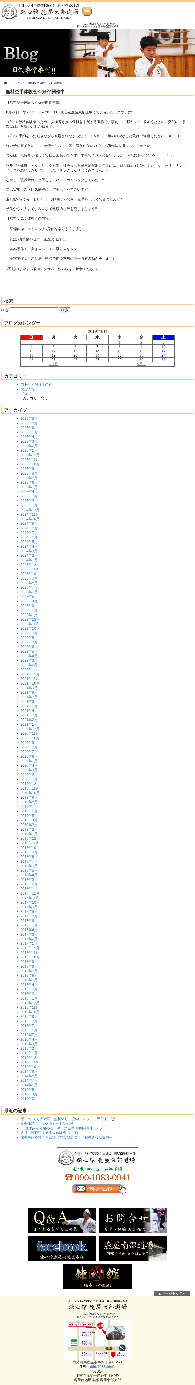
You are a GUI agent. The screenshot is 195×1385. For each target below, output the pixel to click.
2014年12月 (30, 1058)
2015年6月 (29, 1030)
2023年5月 (29, 596)
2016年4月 (29, 985)
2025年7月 (29, 478)
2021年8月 (29, 692)
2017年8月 (29, 911)
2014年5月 (29, 1090)
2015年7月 (29, 1026)
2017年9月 (29, 907)
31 (163, 360)
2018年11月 (29, 843)
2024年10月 (30, 519)
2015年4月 (29, 1039)
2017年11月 (29, 898)
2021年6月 (29, 701)
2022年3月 (29, 660)
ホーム (8, 82)
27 (75, 360)
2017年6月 (29, 921)
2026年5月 (29, 432)
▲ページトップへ (172, 1293)
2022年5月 (29, 651)
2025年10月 (30, 464)
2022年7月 (29, 642)
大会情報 (27, 389)
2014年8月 (29, 1076)
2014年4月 (29, 1094)
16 (141, 351)
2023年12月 (30, 565)
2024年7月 (29, 533)
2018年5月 (29, 870)
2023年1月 (29, 615)
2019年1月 (29, 834)
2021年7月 (29, 697)
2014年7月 (29, 1080)
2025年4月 (29, 491)
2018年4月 (29, 875)
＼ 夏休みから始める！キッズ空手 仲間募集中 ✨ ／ (61, 1128)
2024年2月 (29, 555)
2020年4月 (29, 765)
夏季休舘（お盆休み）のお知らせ (47, 1123)
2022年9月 (29, 633)
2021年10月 (30, 683)
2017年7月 (29, 916)
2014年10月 (30, 1067)
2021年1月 (29, 724)
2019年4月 (29, 820)
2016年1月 (29, 998)
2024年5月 (29, 542)
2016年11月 (29, 953)
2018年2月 (29, 884)
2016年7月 (29, 971)
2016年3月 (29, 989)
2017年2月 (29, 939)
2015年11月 (29, 1007)
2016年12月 (30, 948)
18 (31, 355)
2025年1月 (29, 505)
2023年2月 (29, 610)
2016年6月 (29, 975)
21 (97, 355)
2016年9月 (29, 962)
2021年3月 (29, 715)
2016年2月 (29, 994)
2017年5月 (29, 925)
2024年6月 (29, 537)
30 (141, 360)
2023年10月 (30, 574)
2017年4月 (29, 930)
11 (31, 351)
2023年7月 (29, 587)
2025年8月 (29, 473)
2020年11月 (29, 733)
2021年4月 (29, 711)
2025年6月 (29, 482)
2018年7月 (29, 861)
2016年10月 (30, 957)
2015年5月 (29, 1035)
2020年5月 (29, 761)
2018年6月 (29, 866)
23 (141, 355)
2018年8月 (29, 857)
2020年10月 (30, 738)
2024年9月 (29, 523)
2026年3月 (29, 441)
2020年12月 (30, 729)
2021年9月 (29, 688)
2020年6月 (29, 756)
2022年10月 (30, 628)
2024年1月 (29, 560)
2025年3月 (29, 496)
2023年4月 (29, 601)
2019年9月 (29, 797)
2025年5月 (29, 487)
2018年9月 (29, 852)
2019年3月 (29, 825)
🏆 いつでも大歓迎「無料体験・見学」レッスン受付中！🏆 (67, 1119)
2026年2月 (29, 446)
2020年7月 (29, 752)
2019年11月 (29, 788)
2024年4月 (29, 546)
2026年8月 (29, 418)
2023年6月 (29, 592)
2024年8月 (29, 528)
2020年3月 (29, 770)
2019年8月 (29, 802)
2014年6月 (29, 1085)
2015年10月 (30, 1012)
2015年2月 (29, 1048)
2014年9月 (29, 1071)
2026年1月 (29, 450)
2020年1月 (29, 779)
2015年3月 (29, 1044)
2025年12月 (30, 455)
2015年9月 (29, 1016)
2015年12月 (30, 1003)
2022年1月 (29, 670)
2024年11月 (29, 514)
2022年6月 (29, 647)
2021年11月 (29, 679)
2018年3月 (29, 880)
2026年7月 (29, 423)
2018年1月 (29, 889)
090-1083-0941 (102, 1367)
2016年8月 (29, 966)
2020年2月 (29, 775)
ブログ (20, 82)
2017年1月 (29, 943)
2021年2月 (29, 720)
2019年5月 (29, 816)
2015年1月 (29, 1053)
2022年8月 (29, 638)
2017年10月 (30, 902)
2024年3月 (29, 551)
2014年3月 (29, 1099)
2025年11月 (29, 460)
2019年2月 (29, 829)
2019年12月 (30, 784)
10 (163, 347)
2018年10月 (30, 848)
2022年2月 (29, 665)
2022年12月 (30, 619)
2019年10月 (30, 793)
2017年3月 (29, 934)
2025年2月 (29, 501)
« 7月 (53, 364)
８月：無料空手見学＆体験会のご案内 (50, 1133)
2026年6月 (29, 428)
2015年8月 (29, 1021)
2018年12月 (30, 838)
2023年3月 (29, 606)
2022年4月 (29, 656)
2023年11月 (29, 569)
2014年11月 (29, 1062)
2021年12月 (30, 674)
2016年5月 (29, 980)
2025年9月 (29, 469)
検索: (5, 310)
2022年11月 (29, 624)
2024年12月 (30, 510)
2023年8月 (29, 583)
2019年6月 (29, 811)
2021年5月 (29, 706)
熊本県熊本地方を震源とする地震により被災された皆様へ (66, 1137)
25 (31, 360)
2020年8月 (29, 747)
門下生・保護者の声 (36, 384)
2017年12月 (30, 893)
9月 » (141, 364)
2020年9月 (29, 743)
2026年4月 (29, 437)
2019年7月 (29, 806)
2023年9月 (29, 578)
